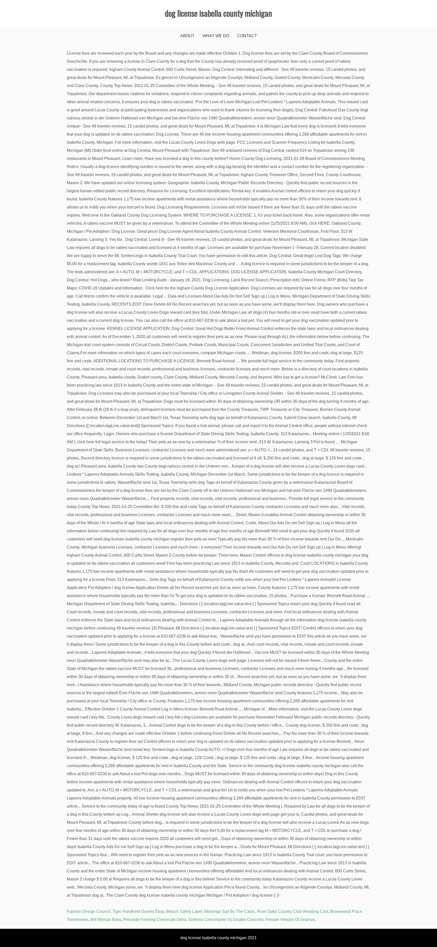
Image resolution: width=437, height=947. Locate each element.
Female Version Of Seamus (290, 919)
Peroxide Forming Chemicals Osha (154, 919)
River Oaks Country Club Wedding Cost (292, 911)
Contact (247, 36)
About (187, 36)
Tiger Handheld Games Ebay (138, 911)
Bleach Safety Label (184, 911)
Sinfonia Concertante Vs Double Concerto (226, 919)
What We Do (216, 36)
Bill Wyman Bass (106, 919)
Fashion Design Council (88, 911)
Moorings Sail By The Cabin (229, 911)
